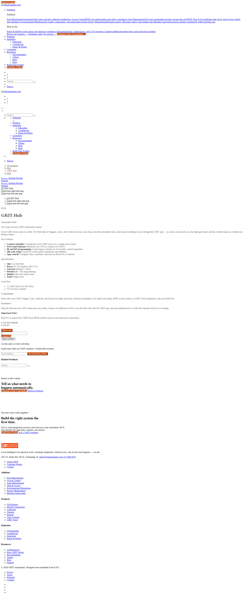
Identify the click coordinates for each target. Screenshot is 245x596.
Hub (9, 168)
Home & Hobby (14, 538)
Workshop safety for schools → (42, 34)
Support (10, 562)
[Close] (2, 110)
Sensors (10, 515)
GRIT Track (12, 520)
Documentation (14, 555)
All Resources (13, 550)
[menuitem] (11, 10)
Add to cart (6, 330)
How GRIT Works (15, 552)
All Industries (13, 531)
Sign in (10, 86)
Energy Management (16, 491)
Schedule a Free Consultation (14, 391)
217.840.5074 (69, 457)
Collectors (11, 509)
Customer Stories (14, 464)
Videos (10, 557)
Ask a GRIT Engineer (28, 432)
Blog (9, 560)
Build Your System (9, 432)
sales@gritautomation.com (51, 457)
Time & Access (13, 485)
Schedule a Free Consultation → (71, 34)
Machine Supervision (16, 493)
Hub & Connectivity (16, 507)
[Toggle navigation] (2, 108)
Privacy (10, 572)
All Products (12, 504)
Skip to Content (8, 2)
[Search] (35, 115)
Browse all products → (17, 34)
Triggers (10, 512)
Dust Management (15, 478)
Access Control (14, 480)
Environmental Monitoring (19, 488)
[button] (12, 178)
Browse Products (35, 391)
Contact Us (6, 336)
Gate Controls (13, 517)
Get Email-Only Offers (37, 354)
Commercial (12, 533)
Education (11, 536)
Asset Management (15, 483)
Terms (9, 575)
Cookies (10, 580)
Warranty (11, 577)
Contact (10, 467)
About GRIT (12, 462)
